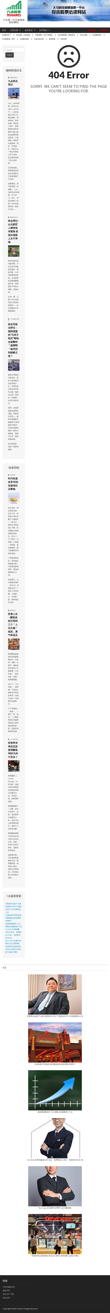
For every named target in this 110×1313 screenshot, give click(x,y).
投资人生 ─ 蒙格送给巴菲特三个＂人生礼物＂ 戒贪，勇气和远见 (13, 624)
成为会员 (104, 30)
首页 (4, 30)
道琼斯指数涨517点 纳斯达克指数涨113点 (55, 1112)
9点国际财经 (96, 35)
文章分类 (14, 30)
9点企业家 (83, 35)
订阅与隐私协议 (9, 1287)
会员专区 (29, 30)
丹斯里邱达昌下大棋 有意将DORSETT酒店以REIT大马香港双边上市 (55, 1016)
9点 (11, 319)
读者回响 (52, 39)
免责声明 (6, 1290)
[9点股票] (14, 8)
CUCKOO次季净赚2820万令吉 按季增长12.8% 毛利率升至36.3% (55, 1160)
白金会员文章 (39, 39)
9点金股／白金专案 (23, 35)
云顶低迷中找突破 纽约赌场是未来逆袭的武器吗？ (13, 918)
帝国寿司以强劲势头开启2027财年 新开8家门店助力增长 (13, 949)
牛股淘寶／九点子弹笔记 (44, 35)
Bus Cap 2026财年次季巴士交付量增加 (55, 1208)
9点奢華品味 (24, 39)
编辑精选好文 (14, 77)
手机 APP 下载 (8, 1294)
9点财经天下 (6, 35)
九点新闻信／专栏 (8, 39)
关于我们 (43, 30)
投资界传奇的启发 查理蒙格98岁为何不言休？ (13, 749)
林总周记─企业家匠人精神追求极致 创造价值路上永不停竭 (13, 231)
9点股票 (19, 1309)
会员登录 (92, 30)
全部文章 (63, 39)
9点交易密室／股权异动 (66, 35)
